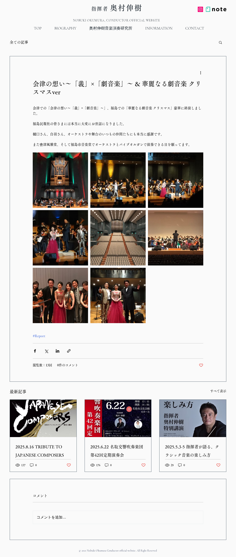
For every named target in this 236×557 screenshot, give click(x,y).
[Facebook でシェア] (35, 351)
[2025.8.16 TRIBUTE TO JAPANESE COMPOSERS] (43, 418)
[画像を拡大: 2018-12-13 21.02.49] (118, 295)
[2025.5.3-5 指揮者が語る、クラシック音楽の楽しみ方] (192, 418)
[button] (220, 42)
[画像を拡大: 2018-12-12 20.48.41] (60, 295)
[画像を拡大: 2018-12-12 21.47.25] (175, 237)
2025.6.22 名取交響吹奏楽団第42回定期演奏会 (116, 451)
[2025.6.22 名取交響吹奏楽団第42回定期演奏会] (118, 418)
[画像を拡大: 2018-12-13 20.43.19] (60, 237)
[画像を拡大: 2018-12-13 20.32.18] (118, 180)
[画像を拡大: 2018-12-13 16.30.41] (60, 180)
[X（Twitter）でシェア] (46, 351)
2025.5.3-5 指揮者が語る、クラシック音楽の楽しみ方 (192, 451)
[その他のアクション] (200, 73)
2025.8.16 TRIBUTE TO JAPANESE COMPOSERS (39, 451)
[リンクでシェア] (69, 351)
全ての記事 (19, 42)
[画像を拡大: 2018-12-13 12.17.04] (118, 237)
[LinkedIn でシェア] (57, 351)
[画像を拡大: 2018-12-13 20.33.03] (175, 180)
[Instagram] (200, 9)
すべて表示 (218, 391)
